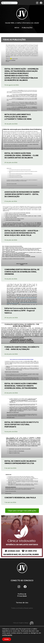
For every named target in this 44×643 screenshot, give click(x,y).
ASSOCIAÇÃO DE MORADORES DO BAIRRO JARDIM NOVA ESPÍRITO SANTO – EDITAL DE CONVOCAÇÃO (22, 194)
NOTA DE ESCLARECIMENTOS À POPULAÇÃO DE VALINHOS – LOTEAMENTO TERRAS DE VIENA (18, 116)
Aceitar (6, 639)
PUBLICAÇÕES (27, 27)
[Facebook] (41, 3)
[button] (22, 510)
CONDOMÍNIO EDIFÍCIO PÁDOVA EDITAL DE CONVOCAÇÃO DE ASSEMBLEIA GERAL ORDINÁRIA (22, 272)
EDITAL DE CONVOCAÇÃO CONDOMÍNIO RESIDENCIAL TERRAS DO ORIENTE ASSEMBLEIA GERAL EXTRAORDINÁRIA (21, 386)
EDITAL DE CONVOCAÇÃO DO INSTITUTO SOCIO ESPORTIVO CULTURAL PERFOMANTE (22, 424)
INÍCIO (16, 27)
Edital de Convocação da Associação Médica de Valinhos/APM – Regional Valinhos (20, 310)
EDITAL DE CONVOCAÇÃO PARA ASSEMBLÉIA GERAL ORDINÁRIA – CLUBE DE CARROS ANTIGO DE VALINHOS (21, 155)
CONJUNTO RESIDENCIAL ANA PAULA (20, 498)
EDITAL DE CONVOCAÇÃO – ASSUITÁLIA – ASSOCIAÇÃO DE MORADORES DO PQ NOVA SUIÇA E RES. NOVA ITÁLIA (22, 233)
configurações (7, 635)
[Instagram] (37, 3)
